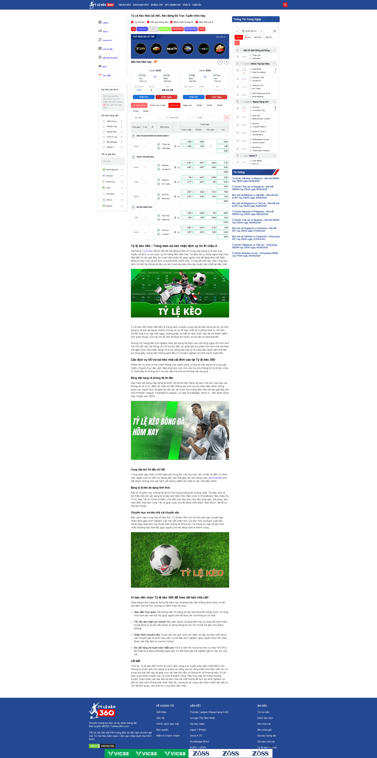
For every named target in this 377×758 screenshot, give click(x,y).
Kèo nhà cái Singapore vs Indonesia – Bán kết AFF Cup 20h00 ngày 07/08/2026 (254, 229)
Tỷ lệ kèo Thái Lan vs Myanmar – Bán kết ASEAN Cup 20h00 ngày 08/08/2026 (255, 221)
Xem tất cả (220, 37)
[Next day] (261, 31)
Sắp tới (268, 37)
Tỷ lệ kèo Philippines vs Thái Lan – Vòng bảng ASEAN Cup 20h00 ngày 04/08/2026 (254, 246)
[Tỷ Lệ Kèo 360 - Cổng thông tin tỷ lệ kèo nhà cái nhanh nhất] (101, 4)
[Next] (224, 49)
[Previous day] (237, 31)
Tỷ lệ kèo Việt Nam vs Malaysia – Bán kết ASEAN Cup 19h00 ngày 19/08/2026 (255, 179)
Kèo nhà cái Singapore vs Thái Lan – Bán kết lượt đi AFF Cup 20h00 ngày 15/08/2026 (255, 204)
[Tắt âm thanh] (226, 117)
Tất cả (239, 37)
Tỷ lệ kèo (147, 250)
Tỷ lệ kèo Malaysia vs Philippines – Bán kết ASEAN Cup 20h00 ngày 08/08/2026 (253, 212)
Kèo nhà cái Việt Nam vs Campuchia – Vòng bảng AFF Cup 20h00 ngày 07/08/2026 (256, 237)
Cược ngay (166, 97)
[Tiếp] (226, 61)
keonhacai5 (215, 477)
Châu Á (186, 5)
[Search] (285, 4)
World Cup (157, 5)
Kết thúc (258, 37)
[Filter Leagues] (274, 31)
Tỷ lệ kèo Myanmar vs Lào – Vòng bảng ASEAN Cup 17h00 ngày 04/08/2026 (255, 254)
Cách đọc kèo (141, 5)
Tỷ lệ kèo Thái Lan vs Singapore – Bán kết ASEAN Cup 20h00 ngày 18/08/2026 (252, 187)
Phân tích (143, 97)
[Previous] (135, 49)
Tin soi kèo (125, 5)
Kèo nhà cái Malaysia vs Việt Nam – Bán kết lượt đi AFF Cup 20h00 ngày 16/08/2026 (255, 196)
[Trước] (220, 61)
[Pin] (121, 121)
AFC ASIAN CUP (173, 5)
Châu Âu (196, 5)
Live (249, 37)
